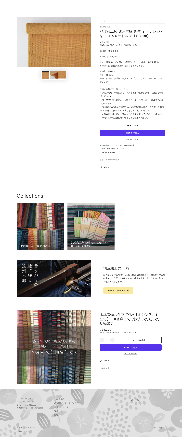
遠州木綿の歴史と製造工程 (118, 290)
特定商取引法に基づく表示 (66, 403)
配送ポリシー (60, 415)
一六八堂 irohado (29, 428)
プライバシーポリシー (64, 407)
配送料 (108, 45)
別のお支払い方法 (132, 139)
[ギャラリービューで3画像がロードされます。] (62, 75)
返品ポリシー (60, 411)
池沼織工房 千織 (105, 27)
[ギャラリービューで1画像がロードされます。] (45, 75)
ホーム (102, 22)
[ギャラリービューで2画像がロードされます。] (54, 75)
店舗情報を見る (108, 152)
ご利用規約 (59, 399)
